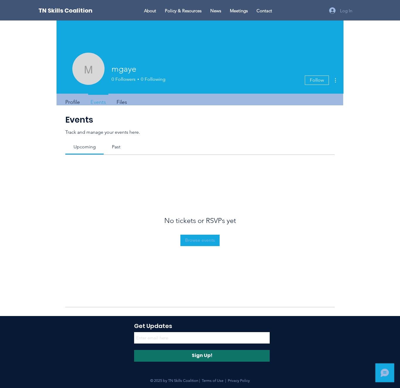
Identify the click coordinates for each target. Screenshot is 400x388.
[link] (84, 147)
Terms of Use (212, 380)
